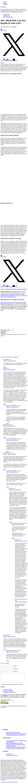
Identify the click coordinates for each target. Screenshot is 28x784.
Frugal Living (6, 14)
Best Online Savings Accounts (13, 732)
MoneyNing (3, 6)
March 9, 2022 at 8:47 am (9, 426)
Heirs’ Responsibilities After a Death (14, 743)
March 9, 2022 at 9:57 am (12, 407)
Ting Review (9, 754)
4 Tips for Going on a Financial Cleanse (15, 748)
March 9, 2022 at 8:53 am (21, 601)
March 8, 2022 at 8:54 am (9, 636)
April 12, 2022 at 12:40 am (9, 360)
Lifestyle (15, 289)
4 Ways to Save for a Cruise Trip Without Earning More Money (15, 745)
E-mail (16, 668)
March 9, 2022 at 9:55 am (12, 440)
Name (15, 665)
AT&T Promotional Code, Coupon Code (15, 735)
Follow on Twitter (7, 689)
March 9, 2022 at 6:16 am (18, 524)
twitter (17, 308)
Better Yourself (9, 289)
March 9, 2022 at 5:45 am (15, 489)
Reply (4, 367)
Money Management (8, 17)
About (4, 3)
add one (16, 357)
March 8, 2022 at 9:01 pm (12, 651)
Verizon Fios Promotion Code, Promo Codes (16, 733)
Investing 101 (6, 15)
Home (4, 1)
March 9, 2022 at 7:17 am (21, 541)
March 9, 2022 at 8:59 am (9, 369)
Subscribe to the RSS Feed (9, 692)
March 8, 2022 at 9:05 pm (12, 472)
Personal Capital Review (12, 755)
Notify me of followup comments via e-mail (12, 684)
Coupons (5, 4)
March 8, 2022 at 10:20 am (9, 454)
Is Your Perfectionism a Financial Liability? (16, 747)
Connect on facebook (8, 690)
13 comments (14, 26)
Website (15, 671)
